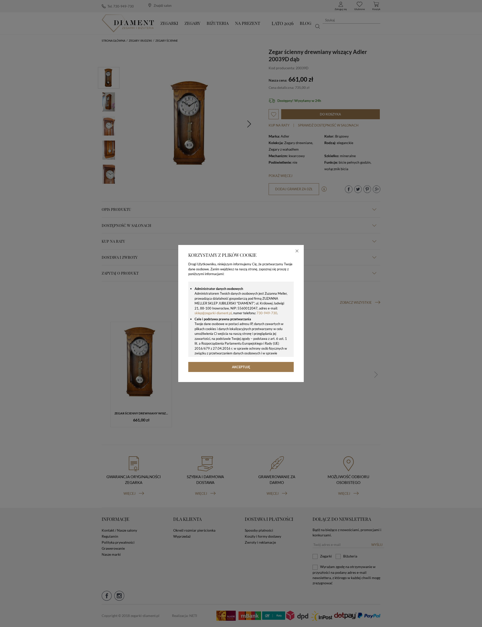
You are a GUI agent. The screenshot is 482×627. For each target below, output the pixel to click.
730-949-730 (267, 313)
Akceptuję (241, 367)
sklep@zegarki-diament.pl (213, 313)
